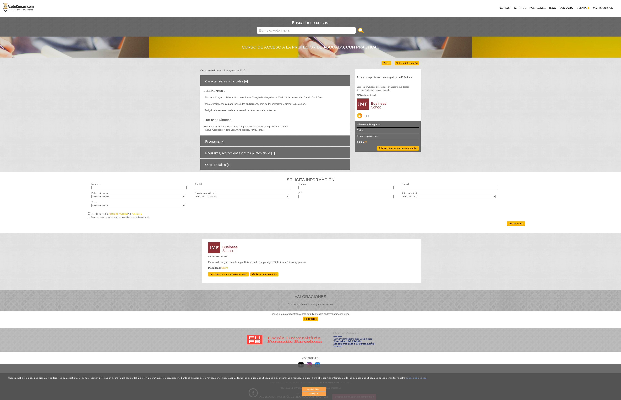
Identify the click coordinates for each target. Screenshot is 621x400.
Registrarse (310, 318)
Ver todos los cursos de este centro (228, 274)
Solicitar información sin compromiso (397, 148)
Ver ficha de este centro (264, 274)
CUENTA (582, 7)
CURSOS (505, 7)
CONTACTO (566, 7)
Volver (386, 63)
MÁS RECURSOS (603, 7)
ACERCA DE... (538, 7)
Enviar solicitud (516, 223)
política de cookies (416, 378)
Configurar (313, 393)
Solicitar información (407, 63)
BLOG (552, 7)
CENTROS (520, 7)
